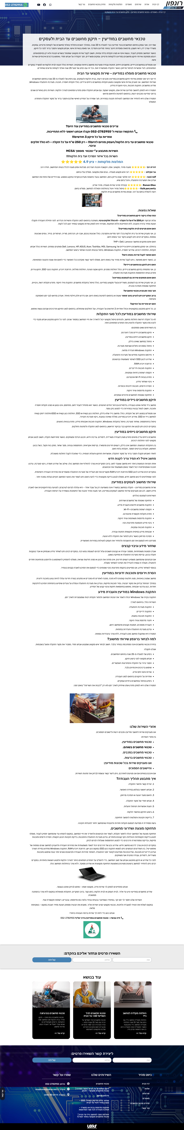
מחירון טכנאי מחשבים (96, 4)
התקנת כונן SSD (107, 848)
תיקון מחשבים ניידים (142, 332)
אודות (146, 4)
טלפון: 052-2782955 (55, 1084)
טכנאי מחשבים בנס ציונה (52, 1013)
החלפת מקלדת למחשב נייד (134, 1014)
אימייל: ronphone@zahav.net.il (50, 1089)
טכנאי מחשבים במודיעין (137, 742)
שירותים (138, 4)
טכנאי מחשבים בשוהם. (137, 747)
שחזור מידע (141, 381)
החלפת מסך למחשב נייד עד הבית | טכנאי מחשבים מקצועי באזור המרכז (93, 1115)
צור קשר (81, 4)
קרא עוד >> (141, 1033)
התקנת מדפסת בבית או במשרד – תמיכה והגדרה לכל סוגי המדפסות (94, 1108)
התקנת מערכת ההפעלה (140, 607)
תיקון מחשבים (145, 337)
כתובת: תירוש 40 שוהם (54, 1094)
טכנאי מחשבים (101, 918)
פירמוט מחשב (103, 1095)
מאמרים (129, 4)
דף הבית (155, 4)
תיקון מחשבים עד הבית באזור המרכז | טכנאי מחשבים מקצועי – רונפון (92, 1089)
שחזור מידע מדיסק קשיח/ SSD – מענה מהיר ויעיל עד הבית (94, 1101)
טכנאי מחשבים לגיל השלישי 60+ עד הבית (95, 1014)
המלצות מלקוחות (115, 4)
